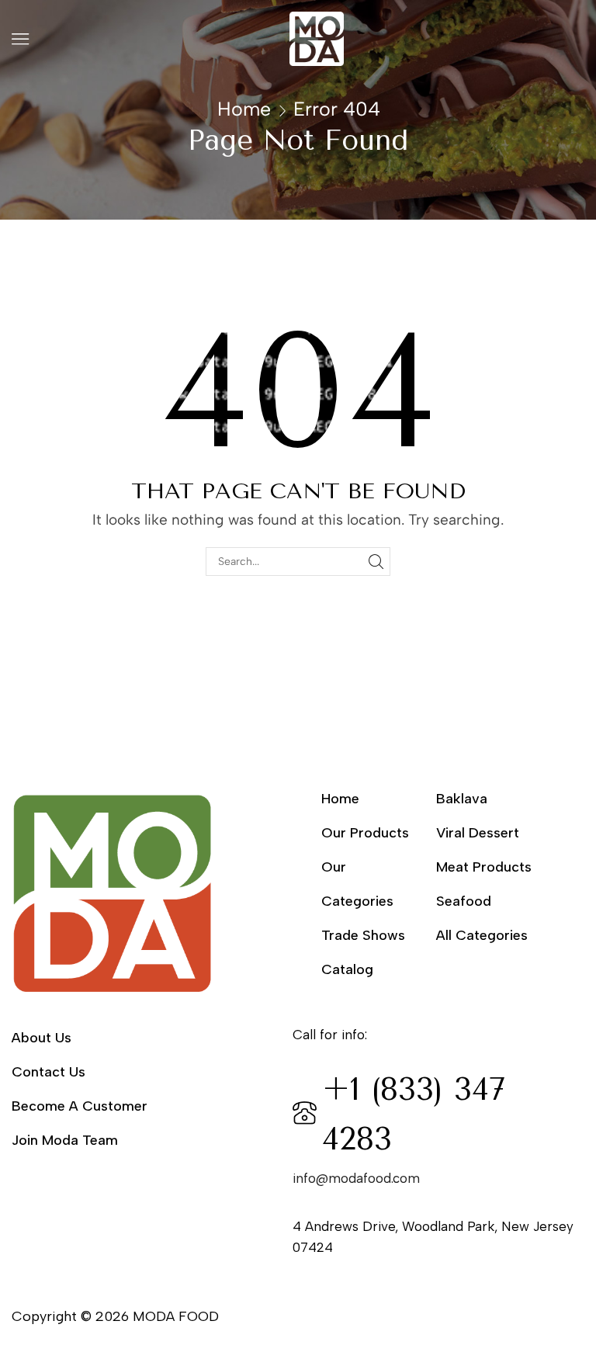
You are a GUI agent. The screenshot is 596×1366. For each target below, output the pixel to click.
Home (244, 108)
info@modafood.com (356, 1178)
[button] (20, 39)
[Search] (376, 561)
